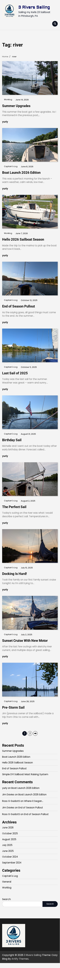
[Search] (55, 24)
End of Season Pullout (18, 306)
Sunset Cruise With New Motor (25, 641)
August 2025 (9, 839)
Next (35, 733)
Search (6, 899)
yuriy (5, 121)
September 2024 (11, 862)
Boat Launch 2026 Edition (21, 173)
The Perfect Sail (14, 507)
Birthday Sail (11, 440)
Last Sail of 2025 (15, 373)
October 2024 (10, 856)
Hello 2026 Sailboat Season (23, 239)
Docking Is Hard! (14, 574)
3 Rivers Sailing (34, 7)
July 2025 (7, 845)
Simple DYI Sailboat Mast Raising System (25, 774)
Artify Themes (20, 959)
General (6, 881)
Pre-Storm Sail (13, 707)
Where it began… (33, 801)
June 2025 (8, 851)
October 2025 (10, 833)
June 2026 (8, 827)
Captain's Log (10, 166)
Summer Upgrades (16, 106)
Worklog (8, 99)
